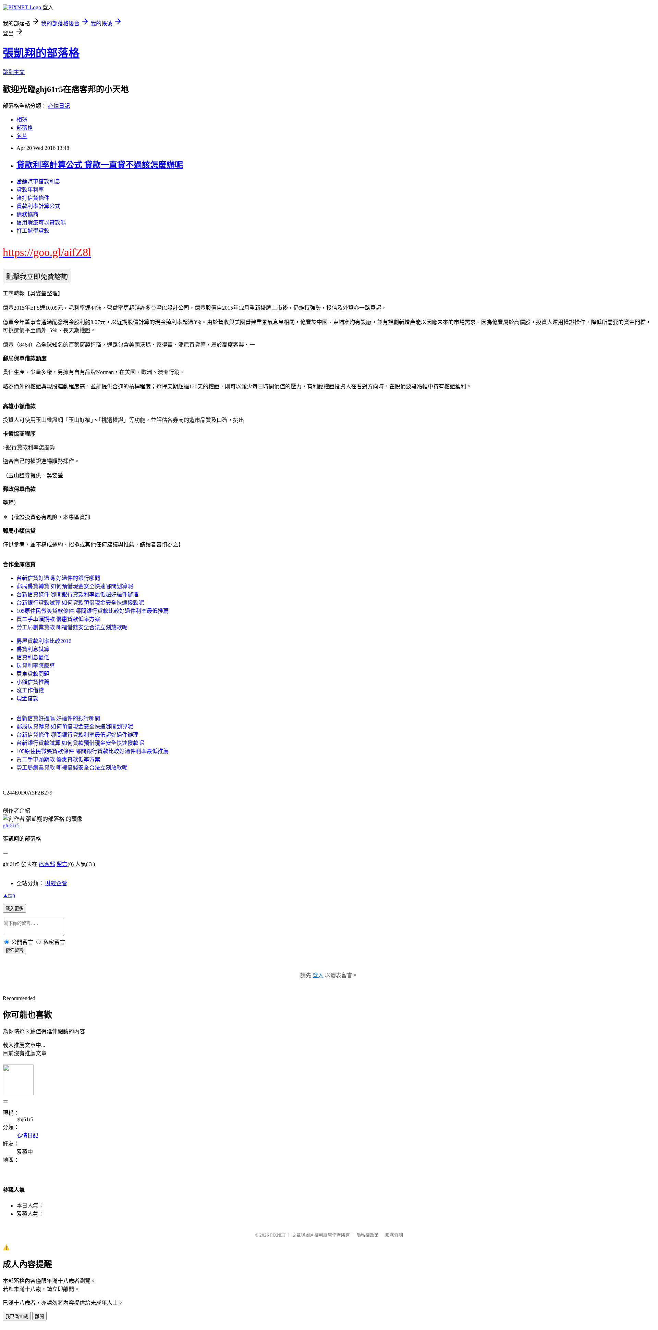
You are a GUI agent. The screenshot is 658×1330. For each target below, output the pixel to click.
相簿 (21, 119)
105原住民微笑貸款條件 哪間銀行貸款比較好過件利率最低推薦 (92, 611)
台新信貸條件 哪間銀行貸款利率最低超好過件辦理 (77, 594)
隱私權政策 (367, 1235)
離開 (39, 1316)
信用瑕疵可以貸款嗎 (41, 222)
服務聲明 (394, 1235)
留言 (62, 864)
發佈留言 (14, 950)
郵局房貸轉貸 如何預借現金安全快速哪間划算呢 (74, 586)
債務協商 (27, 214)
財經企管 (56, 883)
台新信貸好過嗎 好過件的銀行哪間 (58, 578)
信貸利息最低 (32, 657)
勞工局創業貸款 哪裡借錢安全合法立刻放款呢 (71, 627)
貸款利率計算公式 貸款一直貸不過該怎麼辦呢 (99, 164)
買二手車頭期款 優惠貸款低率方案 (58, 619)
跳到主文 (14, 72)
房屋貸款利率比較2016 (43, 641)
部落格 (24, 128)
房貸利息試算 (32, 649)
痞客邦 (47, 864)
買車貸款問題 (32, 674)
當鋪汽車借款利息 (38, 181)
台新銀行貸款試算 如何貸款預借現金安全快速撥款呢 (80, 603)
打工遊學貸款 (32, 231)
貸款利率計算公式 (38, 206)
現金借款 (27, 698)
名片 (21, 136)
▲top (9, 895)
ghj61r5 (11, 825)
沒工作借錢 (30, 690)
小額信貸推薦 (32, 682)
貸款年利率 (30, 190)
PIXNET (277, 1235)
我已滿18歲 (16, 1316)
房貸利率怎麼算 (35, 666)
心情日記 (59, 106)
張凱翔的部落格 (41, 53)
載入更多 (14, 908)
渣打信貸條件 (32, 198)
